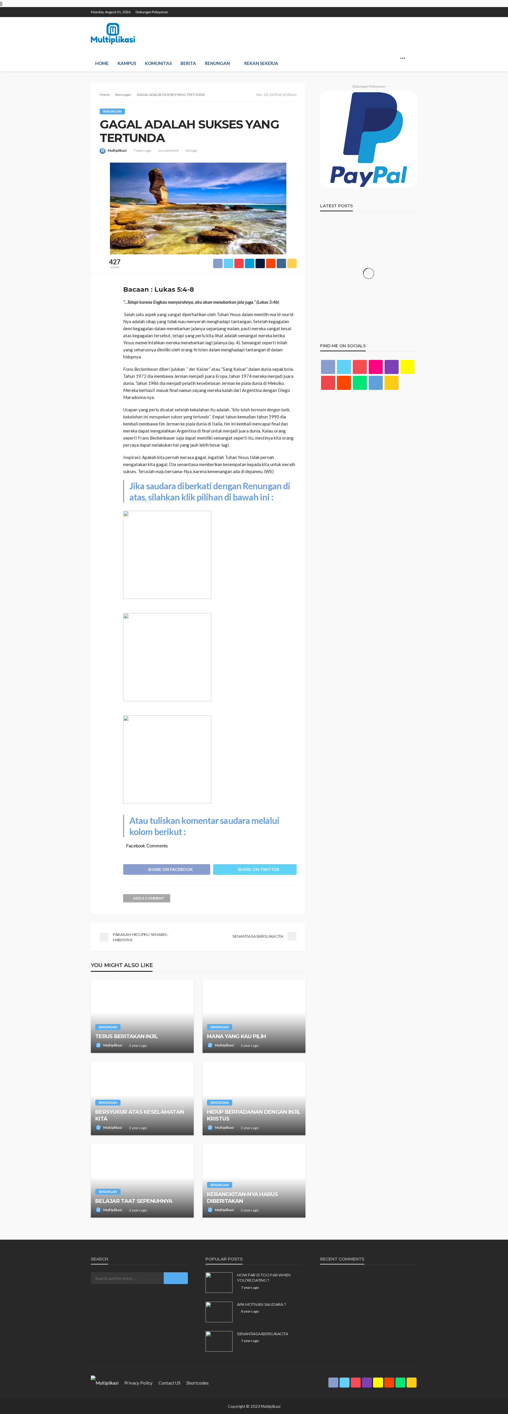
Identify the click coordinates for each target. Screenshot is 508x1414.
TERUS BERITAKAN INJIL (126, 1036)
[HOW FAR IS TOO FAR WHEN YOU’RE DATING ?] (219, 1282)
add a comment (148, 898)
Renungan (217, 63)
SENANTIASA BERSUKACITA (262, 1333)
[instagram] (383, 9)
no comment (168, 150)
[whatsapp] (406, 9)
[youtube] (328, 383)
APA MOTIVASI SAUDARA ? (261, 1304)
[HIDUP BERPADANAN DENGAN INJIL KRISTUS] (254, 1098)
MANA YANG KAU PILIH (236, 1036)
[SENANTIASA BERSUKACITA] (219, 1341)
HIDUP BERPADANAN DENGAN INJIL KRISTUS (253, 1115)
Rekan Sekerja (261, 63)
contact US (169, 1382)
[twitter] (367, 9)
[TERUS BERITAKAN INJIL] (142, 1016)
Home (102, 63)
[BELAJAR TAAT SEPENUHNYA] (142, 1181)
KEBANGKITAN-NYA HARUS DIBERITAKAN (242, 1197)
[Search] (412, 58)
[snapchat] (390, 9)
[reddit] (398, 9)
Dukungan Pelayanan (152, 12)
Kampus (127, 63)
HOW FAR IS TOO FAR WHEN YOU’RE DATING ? (263, 1278)
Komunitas (158, 63)
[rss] (413, 9)
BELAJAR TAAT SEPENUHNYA (133, 1201)
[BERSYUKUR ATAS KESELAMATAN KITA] (142, 1098)
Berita (188, 63)
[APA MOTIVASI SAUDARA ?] (219, 1312)
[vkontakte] (376, 383)
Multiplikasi (117, 150)
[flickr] (376, 367)
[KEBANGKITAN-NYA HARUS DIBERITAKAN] (254, 1181)
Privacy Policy (138, 1382)
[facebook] (360, 9)
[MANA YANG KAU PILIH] (254, 1016)
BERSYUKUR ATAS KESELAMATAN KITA (139, 1115)
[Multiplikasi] (113, 33)
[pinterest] (375, 9)
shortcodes (197, 1382)
